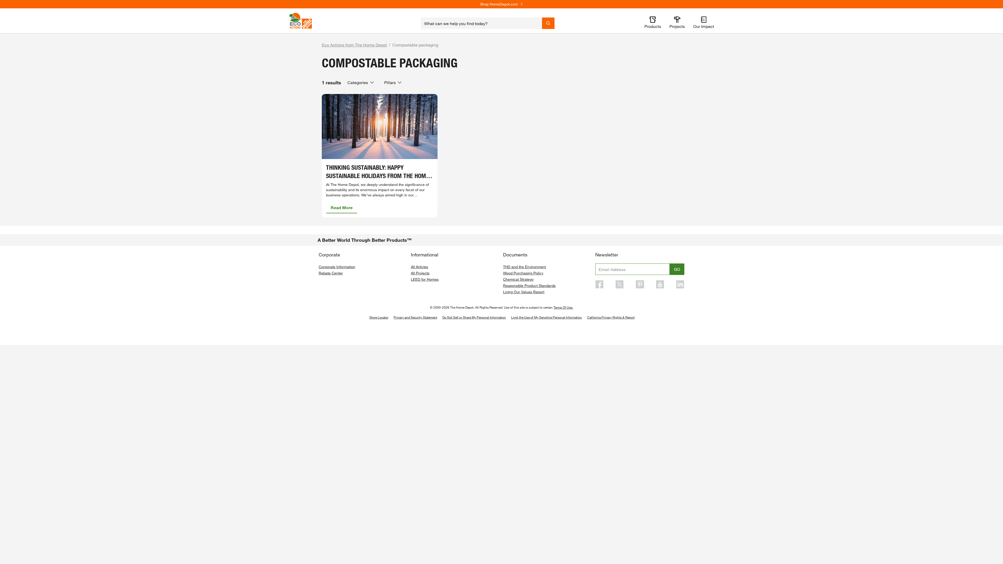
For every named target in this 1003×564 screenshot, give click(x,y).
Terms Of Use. (563, 307)
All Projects (420, 273)
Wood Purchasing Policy (523, 273)
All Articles (419, 267)
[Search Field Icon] (548, 23)
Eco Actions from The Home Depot (354, 44)
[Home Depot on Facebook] (599, 284)
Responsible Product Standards (529, 285)
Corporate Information (337, 267)
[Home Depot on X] (619, 284)
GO (677, 269)
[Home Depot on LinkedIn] (680, 284)
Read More (342, 207)
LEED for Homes (425, 279)
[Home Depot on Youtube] (660, 284)
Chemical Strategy (518, 279)
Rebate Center (331, 273)
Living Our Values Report (523, 292)
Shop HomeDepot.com (499, 4)
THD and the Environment (524, 267)
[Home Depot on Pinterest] (640, 284)
